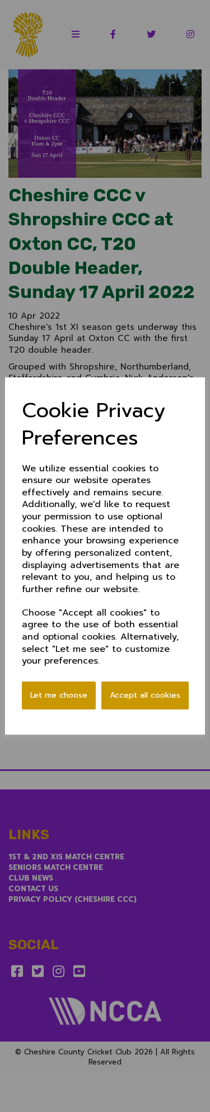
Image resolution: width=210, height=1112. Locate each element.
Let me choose (58, 695)
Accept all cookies (145, 695)
